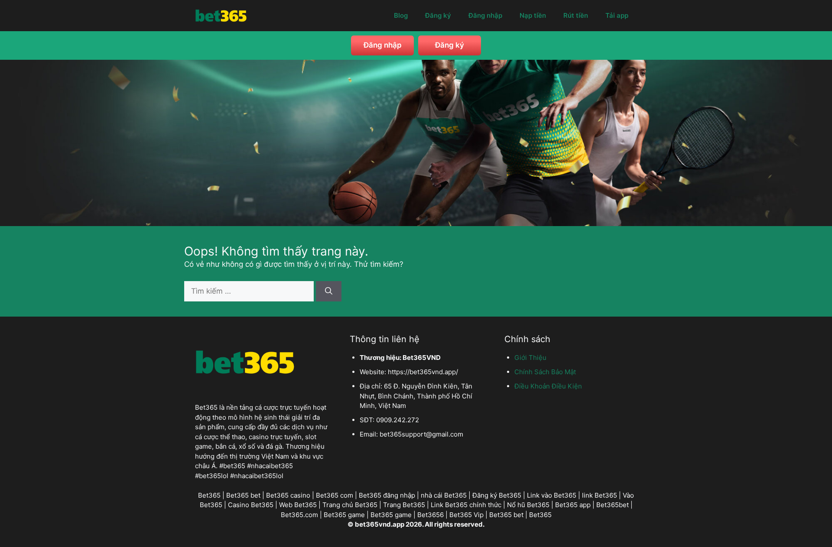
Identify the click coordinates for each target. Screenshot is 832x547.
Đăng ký (438, 15)
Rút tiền (575, 15)
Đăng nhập (485, 15)
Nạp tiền (533, 15)
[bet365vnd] (221, 14)
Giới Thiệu (530, 357)
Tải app (616, 15)
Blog (401, 15)
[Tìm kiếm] (328, 291)
